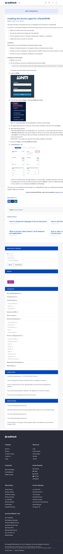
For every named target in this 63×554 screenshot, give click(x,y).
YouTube (36, 476)
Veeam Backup (11, 332)
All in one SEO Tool (10, 532)
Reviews (7, 451)
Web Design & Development (14, 362)
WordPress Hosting (10, 494)
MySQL (9, 349)
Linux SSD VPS (36, 489)
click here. (53, 547)
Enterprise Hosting (37, 499)
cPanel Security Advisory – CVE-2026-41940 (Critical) (22, 376)
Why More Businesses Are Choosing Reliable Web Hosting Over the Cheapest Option (30, 410)
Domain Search (36, 451)
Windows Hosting (9, 497)
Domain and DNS (11, 312)
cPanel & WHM (11, 303)
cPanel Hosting (9, 489)
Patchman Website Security (12, 522)
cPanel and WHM (12, 339)
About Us (7, 449)
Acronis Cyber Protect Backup (40, 502)
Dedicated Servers (37, 497)
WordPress (10, 356)
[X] (12, 201)
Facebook (36, 468)
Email (9, 344)
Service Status (36, 453)
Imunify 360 (11, 324)
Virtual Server (11, 354)
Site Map (35, 456)
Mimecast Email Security (11, 530)
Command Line (11, 297)
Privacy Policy (8, 550)
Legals (6, 458)
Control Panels (11, 300)
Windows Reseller (9, 502)
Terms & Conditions (19, 550)
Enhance (10, 306)
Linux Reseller (8, 499)
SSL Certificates (9, 517)
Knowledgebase (9, 472)
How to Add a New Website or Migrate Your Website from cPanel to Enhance (28, 390)
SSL (9, 329)
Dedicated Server (12, 341)
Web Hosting (10, 365)
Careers (35, 458)
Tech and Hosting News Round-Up (16, 405)
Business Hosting (9, 492)
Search (9, 271)
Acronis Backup (20, 21)
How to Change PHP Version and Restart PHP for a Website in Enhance (26, 380)
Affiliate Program (9, 474)
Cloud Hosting (36, 494)
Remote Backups (37, 504)
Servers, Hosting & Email (14, 335)
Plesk (9, 351)
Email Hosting (8, 504)
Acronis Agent (18, 210)
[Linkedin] (15, 201)
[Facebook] (9, 201)
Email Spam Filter (9, 527)
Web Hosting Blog (9, 469)
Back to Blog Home (31, 11)
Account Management (13, 293)
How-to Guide (11, 315)
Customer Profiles (9, 453)
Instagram (36, 478)
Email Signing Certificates (11, 520)
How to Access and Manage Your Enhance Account (21, 395)
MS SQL (10, 346)
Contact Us (8, 456)
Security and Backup (13, 319)
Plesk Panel (11, 308)
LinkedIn (36, 473)
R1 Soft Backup (11, 327)
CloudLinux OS (36, 507)
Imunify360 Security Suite (11, 525)
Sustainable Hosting (10, 507)
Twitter (35, 471)
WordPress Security (13, 359)
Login (34, 449)
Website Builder (9, 535)
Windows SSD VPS (37, 492)
